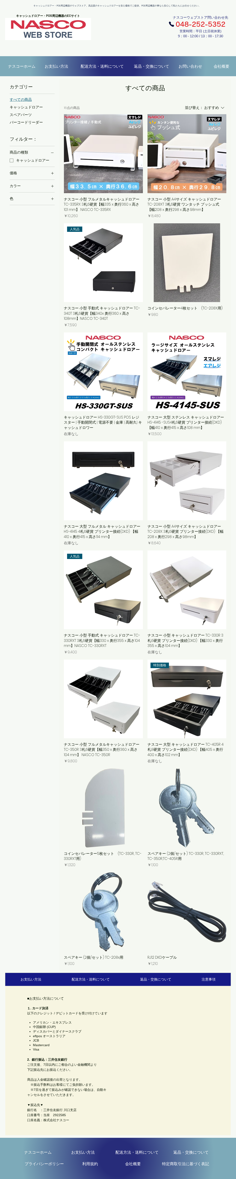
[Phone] (171, 24)
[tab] (30, 979)
